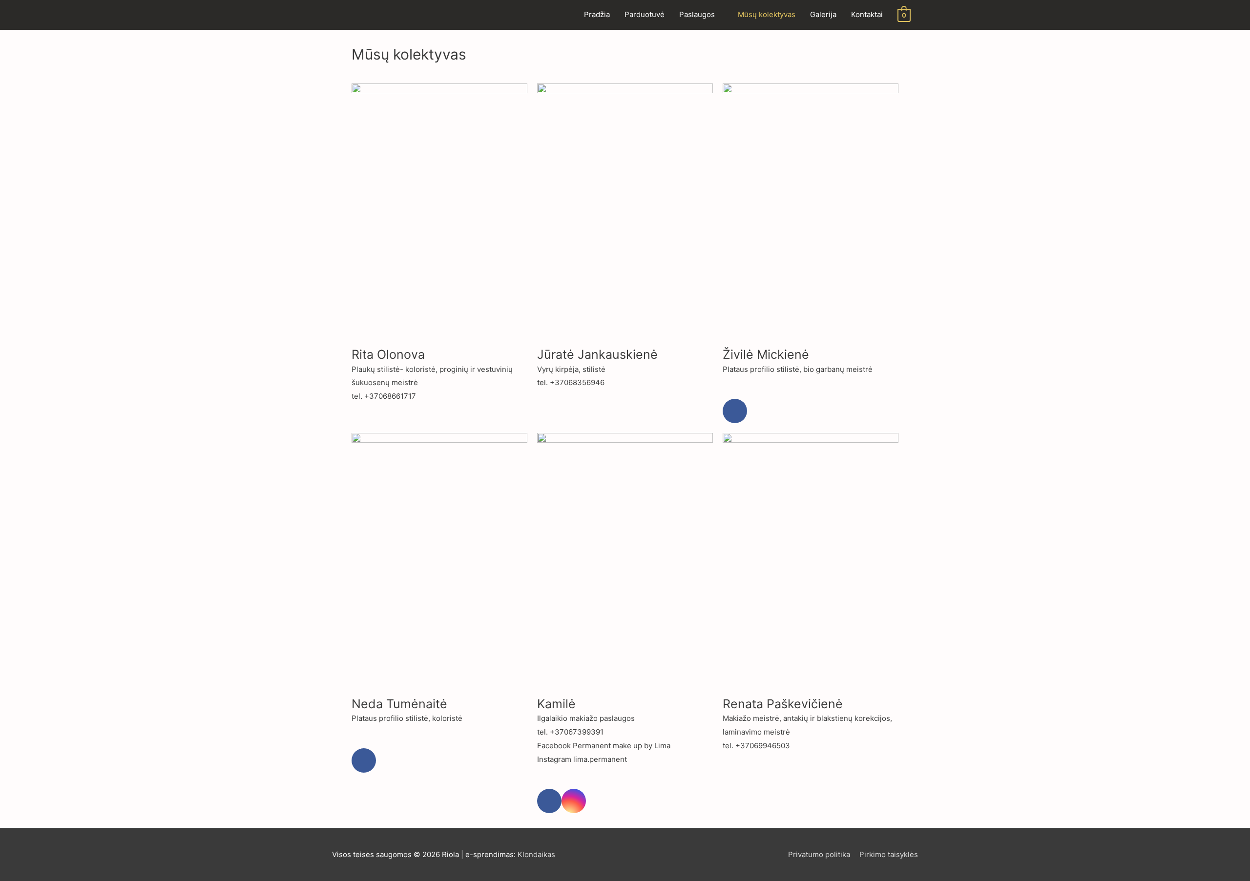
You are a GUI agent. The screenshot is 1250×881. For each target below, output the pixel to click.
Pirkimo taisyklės (888, 854)
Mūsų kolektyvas (766, 14)
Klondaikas (536, 854)
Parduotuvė (645, 14)
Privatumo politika (819, 854)
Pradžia (597, 14)
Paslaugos (697, 14)
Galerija (823, 14)
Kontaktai (867, 14)
